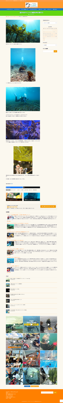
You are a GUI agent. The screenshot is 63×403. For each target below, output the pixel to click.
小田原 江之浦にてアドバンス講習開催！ (16, 283)
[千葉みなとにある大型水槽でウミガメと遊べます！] (10, 243)
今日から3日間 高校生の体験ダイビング (16, 299)
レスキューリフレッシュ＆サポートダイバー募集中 (17, 304)
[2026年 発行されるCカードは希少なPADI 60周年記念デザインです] (10, 235)
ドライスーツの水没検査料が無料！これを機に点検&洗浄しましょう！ (18, 214)
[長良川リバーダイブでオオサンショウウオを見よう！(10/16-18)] (10, 226)
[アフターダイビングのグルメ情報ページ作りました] (10, 252)
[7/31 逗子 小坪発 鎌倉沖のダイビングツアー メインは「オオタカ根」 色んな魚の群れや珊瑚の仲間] (48, 341)
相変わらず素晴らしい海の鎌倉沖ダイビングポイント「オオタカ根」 (20, 278)
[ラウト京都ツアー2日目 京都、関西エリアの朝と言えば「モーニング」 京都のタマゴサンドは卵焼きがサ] (48, 376)
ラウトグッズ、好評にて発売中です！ (13, 265)
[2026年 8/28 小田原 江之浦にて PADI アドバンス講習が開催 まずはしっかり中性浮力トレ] (31, 324)
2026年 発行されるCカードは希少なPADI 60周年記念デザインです (18, 231)
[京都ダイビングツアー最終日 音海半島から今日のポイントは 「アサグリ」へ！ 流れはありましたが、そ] (14, 376)
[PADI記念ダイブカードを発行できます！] (10, 260)
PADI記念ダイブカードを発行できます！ (14, 257)
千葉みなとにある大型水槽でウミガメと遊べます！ (15, 240)
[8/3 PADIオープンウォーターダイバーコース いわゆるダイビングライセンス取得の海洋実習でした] (31, 341)
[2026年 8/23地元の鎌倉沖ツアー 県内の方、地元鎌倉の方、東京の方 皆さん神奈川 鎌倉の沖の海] (48, 324)
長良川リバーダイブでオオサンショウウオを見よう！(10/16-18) (17, 223)
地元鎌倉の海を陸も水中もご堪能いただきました (17, 294)
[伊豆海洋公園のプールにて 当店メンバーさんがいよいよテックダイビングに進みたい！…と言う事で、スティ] (31, 358)
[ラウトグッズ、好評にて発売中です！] (10, 269)
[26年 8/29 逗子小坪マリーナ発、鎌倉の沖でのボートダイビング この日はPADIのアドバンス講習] (14, 324)
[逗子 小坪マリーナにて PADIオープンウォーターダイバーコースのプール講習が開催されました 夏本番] (48, 358)
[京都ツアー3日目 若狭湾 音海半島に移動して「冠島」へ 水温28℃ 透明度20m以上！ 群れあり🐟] (31, 376)
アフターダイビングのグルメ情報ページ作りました (15, 248)
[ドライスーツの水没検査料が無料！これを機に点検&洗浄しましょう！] (10, 218)
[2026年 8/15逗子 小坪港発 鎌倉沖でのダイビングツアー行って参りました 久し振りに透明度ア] (14, 341)
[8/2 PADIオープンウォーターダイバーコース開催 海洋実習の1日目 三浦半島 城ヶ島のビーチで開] (14, 358)
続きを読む (9, 221)
